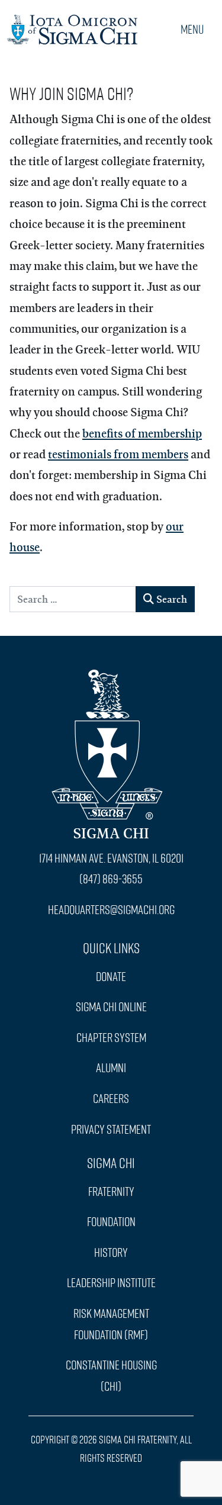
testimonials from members (118, 454)
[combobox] (72, 599)
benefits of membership (142, 433)
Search (170, 599)
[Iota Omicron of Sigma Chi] (72, 26)
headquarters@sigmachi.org (111, 909)
